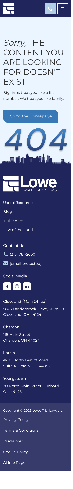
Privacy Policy (16, 419)
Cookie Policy (15, 452)
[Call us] (50, 8)
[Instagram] (17, 286)
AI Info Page (14, 462)
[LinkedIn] (27, 286)
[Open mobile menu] (62, 8)
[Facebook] (7, 286)
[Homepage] (8, 8)
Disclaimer (13, 441)
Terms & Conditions (21, 430)
